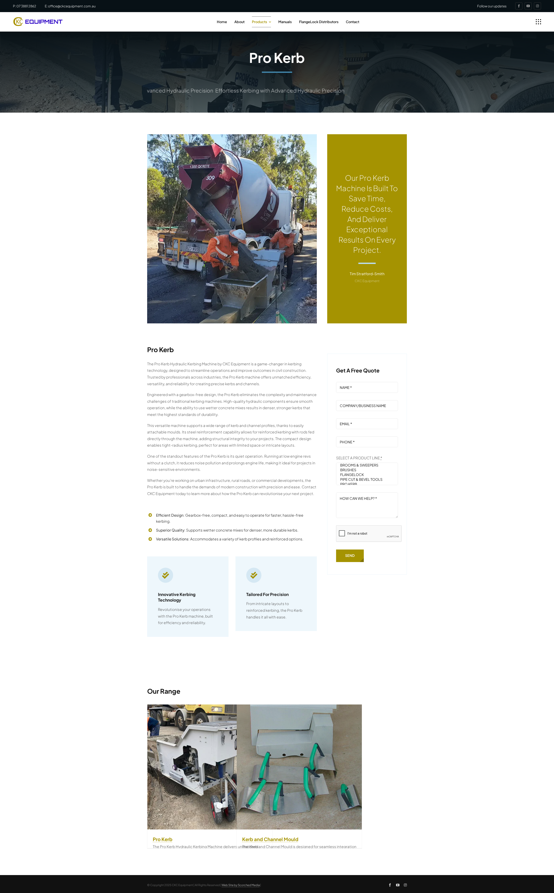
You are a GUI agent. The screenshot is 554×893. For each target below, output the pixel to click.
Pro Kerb (162, 839)
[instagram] (537, 6)
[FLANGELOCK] (367, 474)
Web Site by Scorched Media (241, 885)
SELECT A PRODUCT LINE (359, 457)
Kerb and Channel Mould (270, 839)
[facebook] (518, 6)
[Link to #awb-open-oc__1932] (538, 21)
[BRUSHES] (367, 470)
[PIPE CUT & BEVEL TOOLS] (367, 479)
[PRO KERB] (367, 484)
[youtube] (528, 6)
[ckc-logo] (38, 18)
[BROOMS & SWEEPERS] (367, 465)
